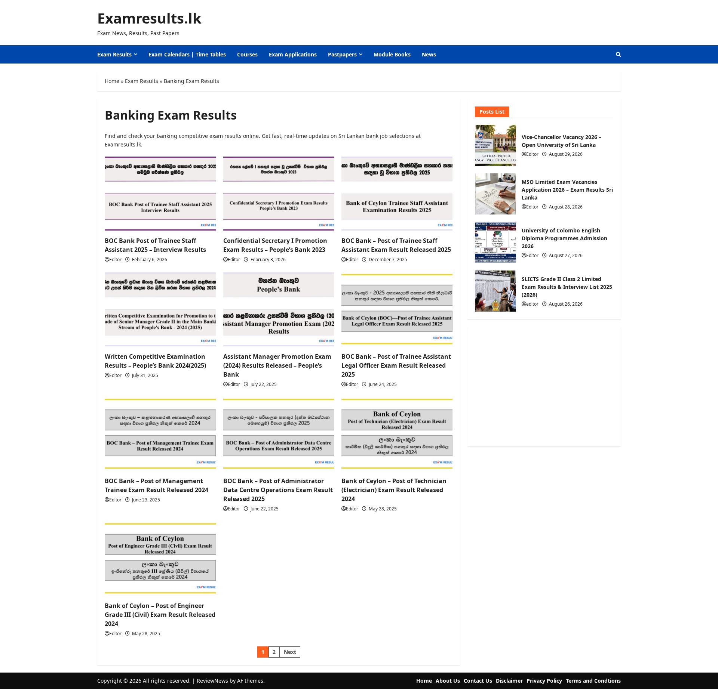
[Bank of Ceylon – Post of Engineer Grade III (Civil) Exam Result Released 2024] (160, 559)
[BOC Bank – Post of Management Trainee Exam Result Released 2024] (160, 434)
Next (290, 651)
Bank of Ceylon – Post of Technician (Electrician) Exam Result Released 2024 (394, 490)
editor (532, 304)
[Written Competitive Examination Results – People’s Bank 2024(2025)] (160, 309)
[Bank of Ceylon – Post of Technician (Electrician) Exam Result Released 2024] (396, 434)
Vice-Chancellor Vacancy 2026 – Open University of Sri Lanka (495, 145)
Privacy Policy (544, 680)
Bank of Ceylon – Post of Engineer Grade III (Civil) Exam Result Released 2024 (160, 615)
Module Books (392, 54)
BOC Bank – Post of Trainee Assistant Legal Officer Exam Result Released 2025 (396, 365)
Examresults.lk (149, 18)
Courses (247, 54)
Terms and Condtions (593, 680)
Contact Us (478, 680)
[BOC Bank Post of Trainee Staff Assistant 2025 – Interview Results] (160, 194)
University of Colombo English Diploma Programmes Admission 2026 (495, 242)
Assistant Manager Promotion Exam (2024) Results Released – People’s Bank (277, 365)
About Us (448, 680)
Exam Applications (293, 54)
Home (112, 80)
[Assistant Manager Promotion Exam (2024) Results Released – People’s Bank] (278, 309)
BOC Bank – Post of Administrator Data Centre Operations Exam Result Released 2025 (278, 490)
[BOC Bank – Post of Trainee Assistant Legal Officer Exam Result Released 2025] (396, 309)
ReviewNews (212, 680)
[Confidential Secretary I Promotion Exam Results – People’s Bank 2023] (278, 194)
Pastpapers (342, 54)
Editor (115, 259)
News (429, 54)
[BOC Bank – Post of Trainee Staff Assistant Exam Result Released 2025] (396, 194)
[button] (618, 54)
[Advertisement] (544, 386)
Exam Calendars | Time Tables (187, 54)
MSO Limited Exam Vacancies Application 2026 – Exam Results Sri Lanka (495, 193)
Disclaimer (509, 680)
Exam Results (114, 54)
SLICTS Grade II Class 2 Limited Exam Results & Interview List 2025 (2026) (495, 291)
